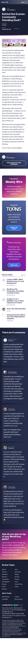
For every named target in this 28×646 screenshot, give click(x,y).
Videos (16, 586)
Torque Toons (18, 584)
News (16, 569)
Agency (4, 569)
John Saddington (11, 9)
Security (17, 576)
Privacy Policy (18, 599)
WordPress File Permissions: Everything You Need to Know (15, 291)
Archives (4, 25)
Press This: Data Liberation (16, 309)
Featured (4, 589)
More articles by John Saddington (14, 163)
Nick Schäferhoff (11, 285)
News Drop (18, 572)
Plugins (17, 574)
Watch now (14, 265)
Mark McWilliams (12, 373)
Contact (17, 596)
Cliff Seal (10, 340)
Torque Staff (10, 320)
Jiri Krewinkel (11, 487)
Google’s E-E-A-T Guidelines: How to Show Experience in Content (15, 301)
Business (4, 576)
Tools (16, 581)
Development (5, 581)
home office (20, 55)
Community (5, 579)
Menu (23, 2)
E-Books (4, 584)
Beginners (5, 574)
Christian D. (11, 448)
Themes (17, 579)
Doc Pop (9, 310)
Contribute (5, 599)
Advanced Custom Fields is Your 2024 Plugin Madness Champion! (16, 316)
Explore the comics (14, 228)
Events (4, 586)
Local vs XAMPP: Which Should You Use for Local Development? (15, 281)
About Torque (5, 596)
